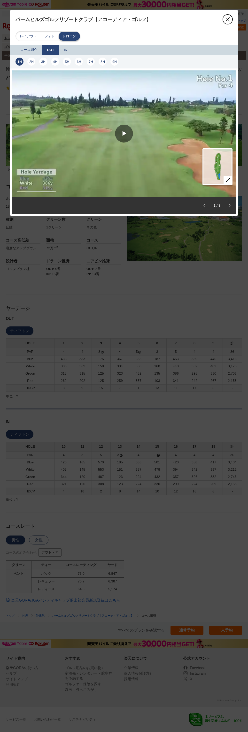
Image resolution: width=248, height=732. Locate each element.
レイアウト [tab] (28, 36)
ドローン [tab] (69, 36)
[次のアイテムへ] (229, 205)
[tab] (29, 50)
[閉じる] (227, 19)
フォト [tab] (50, 36)
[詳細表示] (228, 180)
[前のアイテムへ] (204, 205)
